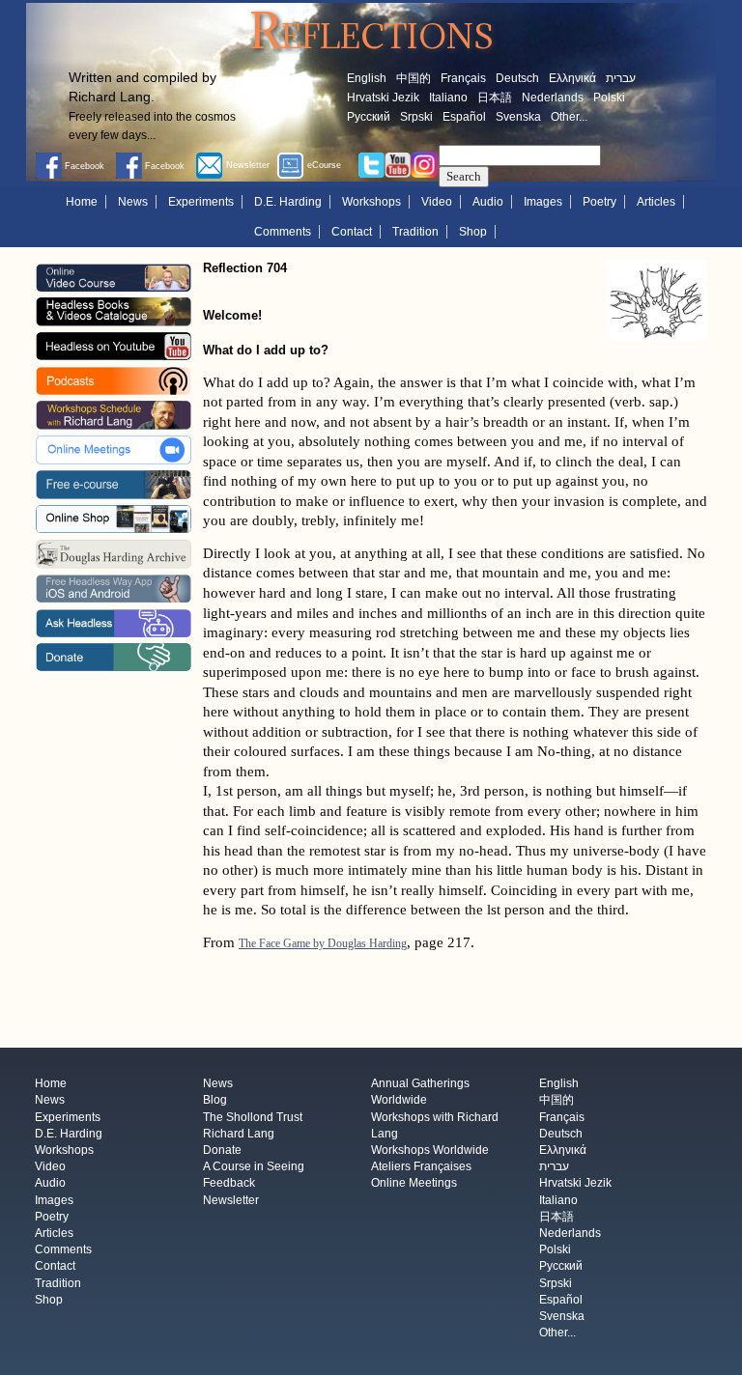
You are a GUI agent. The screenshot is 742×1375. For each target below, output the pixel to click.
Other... (569, 117)
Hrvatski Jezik (383, 97)
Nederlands (553, 97)
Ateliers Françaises (421, 1167)
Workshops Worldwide (430, 1150)
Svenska (518, 117)
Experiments (201, 202)
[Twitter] (371, 164)
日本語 (494, 97)
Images (543, 202)
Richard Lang (238, 1133)
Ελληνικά (572, 78)
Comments (282, 232)
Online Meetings (414, 1184)
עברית (621, 78)
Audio (487, 202)
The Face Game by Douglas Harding (323, 943)
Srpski (416, 117)
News (133, 202)
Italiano (448, 97)
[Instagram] (424, 164)
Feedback (229, 1184)
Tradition (415, 232)
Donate (222, 1150)
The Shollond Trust (252, 1117)
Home (82, 202)
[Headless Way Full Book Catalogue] (113, 311)
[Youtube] (398, 164)
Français (463, 78)
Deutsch (517, 78)
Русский (368, 117)
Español (464, 117)
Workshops (371, 202)
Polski (609, 97)
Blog (215, 1101)
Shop (473, 232)
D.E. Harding (288, 202)
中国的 (413, 78)
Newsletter (231, 1200)
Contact (351, 232)
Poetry (599, 202)
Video (436, 202)
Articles (656, 202)
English (366, 78)
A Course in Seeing (253, 1167)
